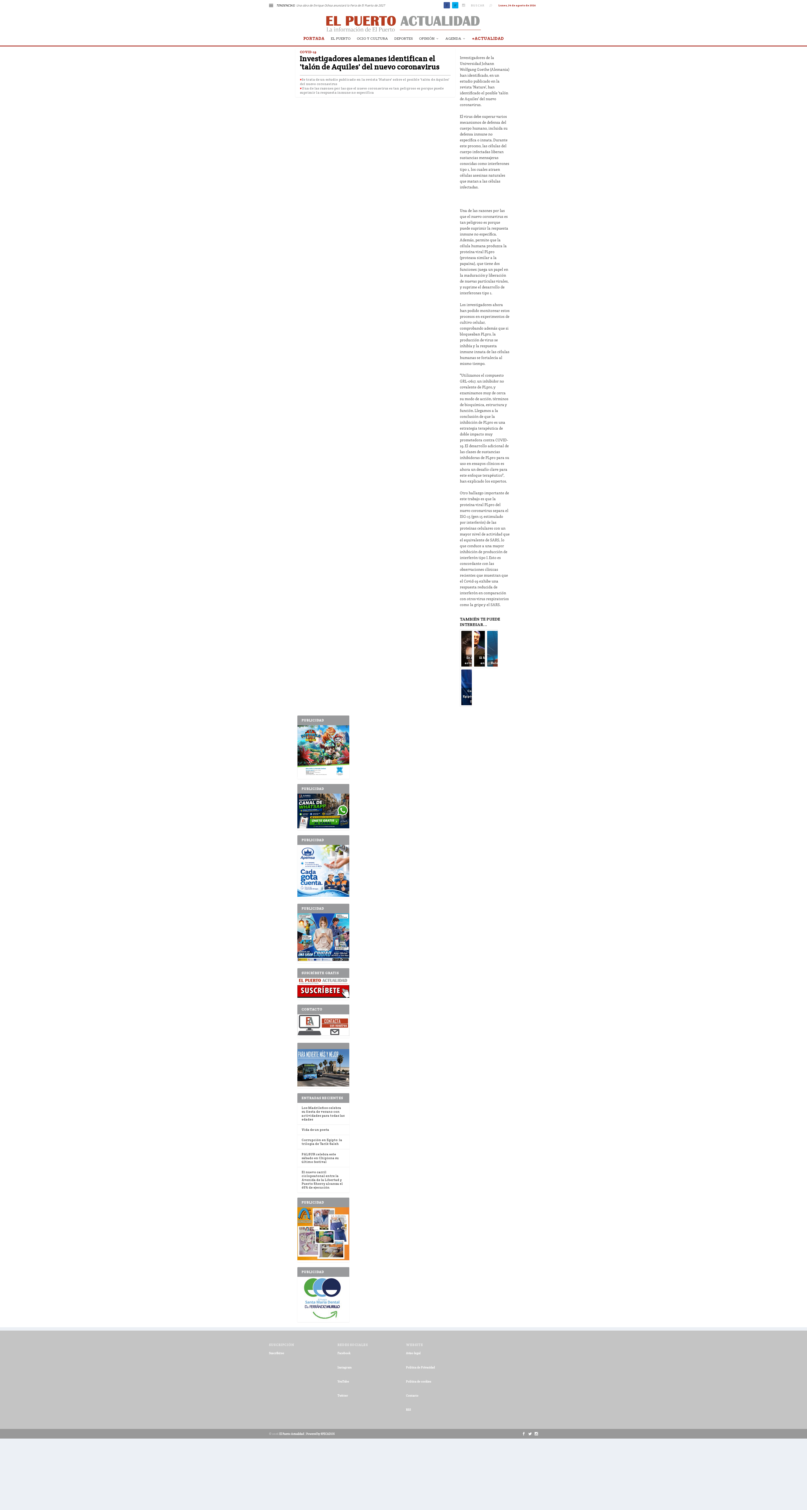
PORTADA (313, 39)
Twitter (343, 1395)
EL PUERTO (341, 39)
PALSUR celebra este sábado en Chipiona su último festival (320, 1158)
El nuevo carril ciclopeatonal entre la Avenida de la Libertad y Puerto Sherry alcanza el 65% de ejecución (322, 1180)
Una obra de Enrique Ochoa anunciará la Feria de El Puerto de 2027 (340, 5)
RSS (408, 1409)
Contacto (412, 1395)
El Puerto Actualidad (291, 1433)
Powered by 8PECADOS (320, 1433)
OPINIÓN (427, 39)
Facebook (344, 1353)
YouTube (343, 1381)
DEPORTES (403, 39)
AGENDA (453, 39)
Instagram (345, 1367)
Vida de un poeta (315, 1129)
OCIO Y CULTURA (372, 39)
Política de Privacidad (420, 1367)
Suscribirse (276, 1353)
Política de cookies (418, 1381)
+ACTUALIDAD (488, 39)
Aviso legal (413, 1353)
